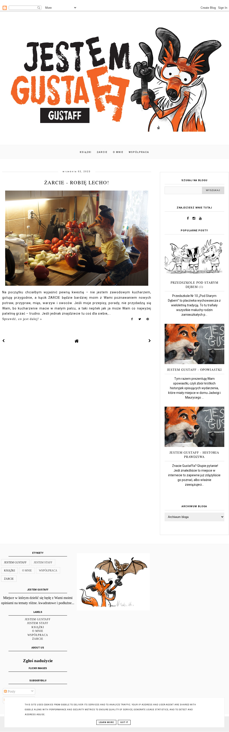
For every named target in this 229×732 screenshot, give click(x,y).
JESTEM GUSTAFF (15, 562)
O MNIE (118, 152)
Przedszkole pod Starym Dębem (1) (194, 284)
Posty (11, 691)
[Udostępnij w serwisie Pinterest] (147, 320)
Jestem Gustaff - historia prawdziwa (194, 454)
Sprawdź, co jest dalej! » (22, 318)
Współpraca (48, 570)
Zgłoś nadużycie (38, 660)
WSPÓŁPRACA (139, 152)
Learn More (106, 722)
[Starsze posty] (149, 341)
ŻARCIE (102, 152)
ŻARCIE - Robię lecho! (76, 182)
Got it (124, 722)
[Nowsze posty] (3, 341)
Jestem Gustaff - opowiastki (194, 369)
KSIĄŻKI (85, 152)
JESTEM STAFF (43, 562)
